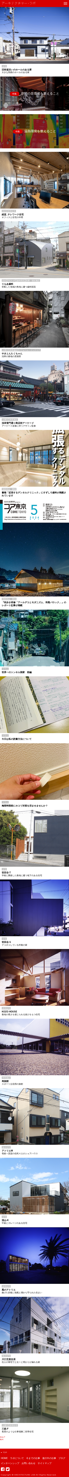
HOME (4, 1458)
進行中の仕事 (49, 1458)
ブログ (61, 1458)
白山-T (2, 1437)
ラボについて (17, 1458)
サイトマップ (44, 1463)
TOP (5, 1452)
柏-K (2, 1439)
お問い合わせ (28, 1463)
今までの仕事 (33, 1458)
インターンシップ (10, 1463)
